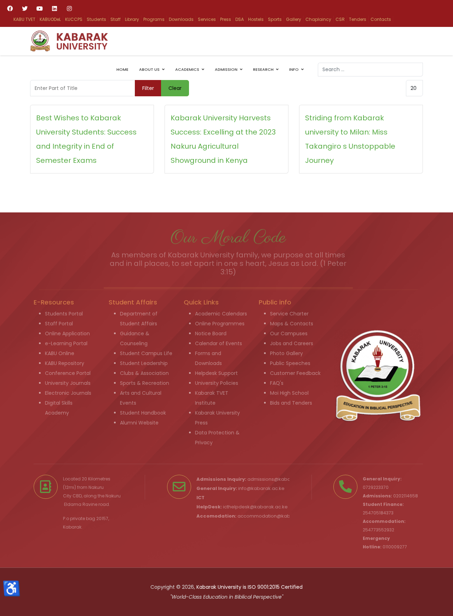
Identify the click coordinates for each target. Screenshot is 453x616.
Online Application (67, 333)
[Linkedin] (54, 8)
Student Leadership (144, 363)
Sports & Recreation (144, 383)
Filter (148, 88)
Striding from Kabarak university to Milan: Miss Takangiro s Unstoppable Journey (350, 139)
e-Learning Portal (66, 343)
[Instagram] (69, 8)
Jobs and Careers (291, 343)
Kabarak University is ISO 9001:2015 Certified (249, 587)
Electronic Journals (68, 393)
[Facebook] (10, 8)
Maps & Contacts (291, 323)
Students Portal (64, 313)
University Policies (216, 383)
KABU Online (59, 353)
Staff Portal (59, 323)
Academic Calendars (221, 313)
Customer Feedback (295, 373)
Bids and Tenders (291, 402)
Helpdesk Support (216, 373)
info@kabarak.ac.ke (261, 488)
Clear (175, 88)
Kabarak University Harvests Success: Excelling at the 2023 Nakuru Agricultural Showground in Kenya (223, 139)
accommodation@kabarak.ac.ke (276, 516)
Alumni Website (139, 422)
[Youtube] (39, 8)
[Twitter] (24, 8)
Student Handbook (143, 412)
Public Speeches (290, 363)
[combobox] (370, 69)
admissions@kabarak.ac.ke (279, 479)
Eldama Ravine (80, 504)
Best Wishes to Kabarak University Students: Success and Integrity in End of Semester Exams (86, 139)
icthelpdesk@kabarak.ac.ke (255, 506)
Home (122, 69)
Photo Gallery (286, 353)
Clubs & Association (144, 373)
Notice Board (210, 333)
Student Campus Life (146, 353)
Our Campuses (289, 333)
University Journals (68, 383)
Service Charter (289, 313)
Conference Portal (68, 373)
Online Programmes (220, 323)
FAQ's (276, 383)
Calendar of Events (218, 343)
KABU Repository (64, 363)
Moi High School (289, 393)
